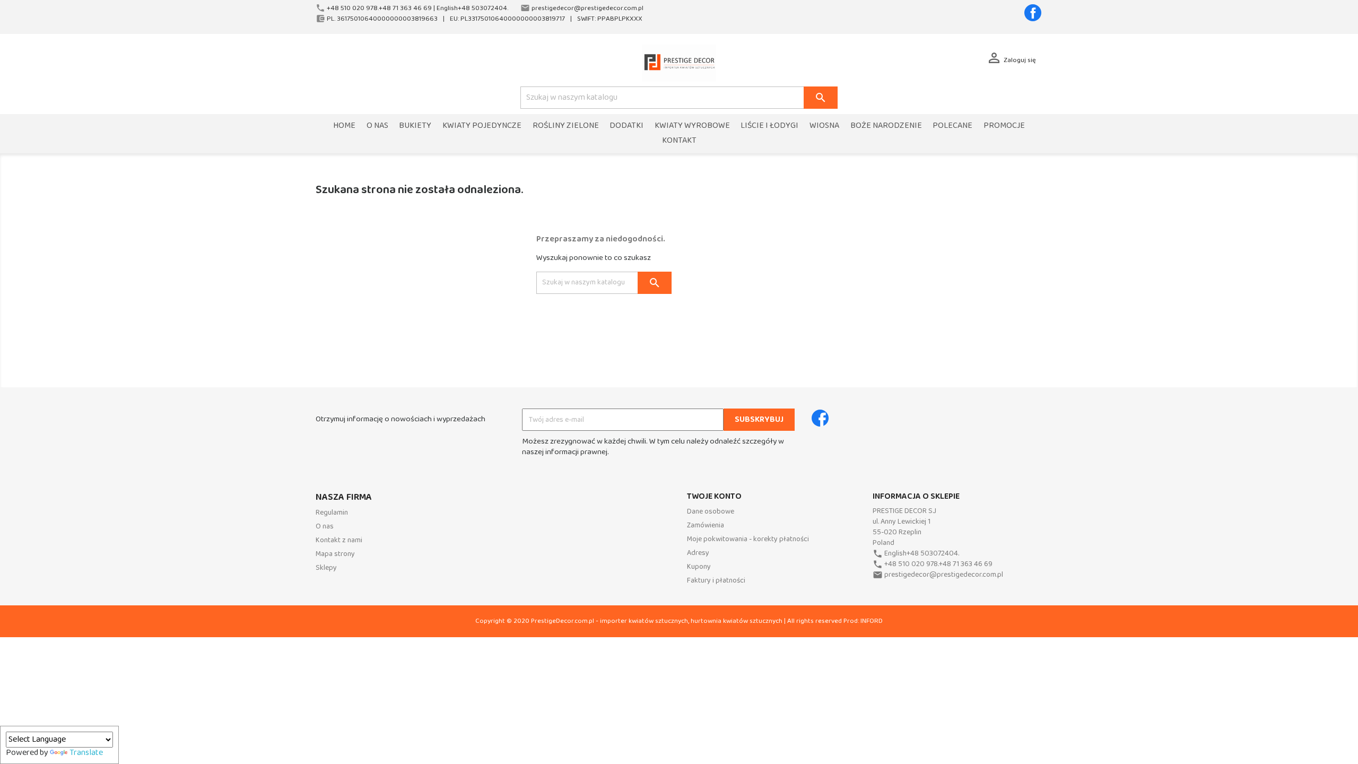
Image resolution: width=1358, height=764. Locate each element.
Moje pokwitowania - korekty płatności (748, 539)
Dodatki (626, 126)
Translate (86, 753)
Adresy (698, 553)
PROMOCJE (1004, 126)
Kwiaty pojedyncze (481, 126)
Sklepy (326, 568)
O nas (377, 126)
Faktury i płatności (716, 581)
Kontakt (679, 140)
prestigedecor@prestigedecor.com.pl (943, 575)
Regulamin (332, 513)
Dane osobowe (710, 512)
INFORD (871, 621)
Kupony (699, 567)
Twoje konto (714, 496)
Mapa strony (335, 554)
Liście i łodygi (769, 126)
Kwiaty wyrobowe (692, 126)
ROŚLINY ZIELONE (566, 126)
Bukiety (415, 126)
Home (344, 126)
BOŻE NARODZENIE (886, 126)
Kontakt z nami (339, 540)
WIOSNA (824, 126)
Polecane (952, 126)
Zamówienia (705, 525)
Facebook (1032, 12)
